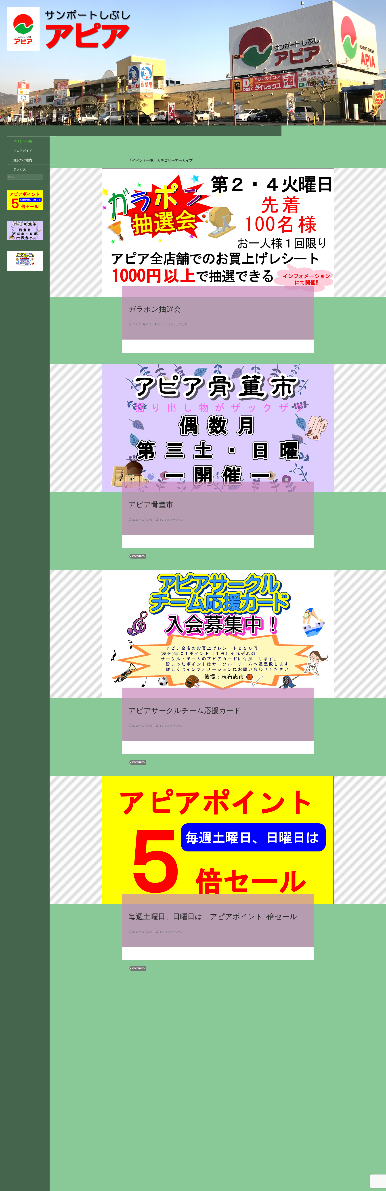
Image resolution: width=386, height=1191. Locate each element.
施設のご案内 (22, 160)
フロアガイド (22, 150)
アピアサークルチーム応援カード (184, 710)
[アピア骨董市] (25, 230)
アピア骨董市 (150, 504)
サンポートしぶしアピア (172, 324)
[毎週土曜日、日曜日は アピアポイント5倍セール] (25, 200)
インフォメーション (171, 519)
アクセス (19, 169)
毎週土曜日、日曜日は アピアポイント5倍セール (212, 916)
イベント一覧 (22, 141)
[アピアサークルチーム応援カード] (25, 260)
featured (138, 556)
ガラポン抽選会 (154, 308)
